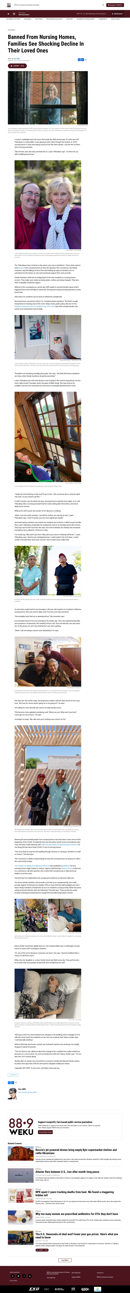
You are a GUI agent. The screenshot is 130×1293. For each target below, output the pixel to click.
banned (21, 268)
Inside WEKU (115, 19)
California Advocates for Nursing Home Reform (59, 845)
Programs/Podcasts (54, 19)
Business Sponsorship (86, 19)
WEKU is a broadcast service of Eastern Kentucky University (58, 1273)
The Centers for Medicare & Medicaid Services (32, 866)
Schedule (27, 19)
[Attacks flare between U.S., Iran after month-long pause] (21, 1175)
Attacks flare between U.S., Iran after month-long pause (67, 1171)
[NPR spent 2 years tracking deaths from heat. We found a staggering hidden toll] (21, 1196)
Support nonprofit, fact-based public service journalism (65, 1122)
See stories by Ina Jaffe (27, 1092)
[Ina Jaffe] (12, 1093)
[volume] (14, 14)
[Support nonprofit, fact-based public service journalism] (21, 1127)
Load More (65, 1260)
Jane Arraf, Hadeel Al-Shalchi (43, 1175)
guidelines (66, 866)
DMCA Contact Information (105, 1277)
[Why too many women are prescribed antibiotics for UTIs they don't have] (21, 1217)
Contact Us (100, 1273)
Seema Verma (67, 868)
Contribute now (45, 1132)
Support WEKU (76, 1277)
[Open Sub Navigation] (7, 22)
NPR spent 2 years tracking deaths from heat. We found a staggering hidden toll (74, 1193)
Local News (11, 30)
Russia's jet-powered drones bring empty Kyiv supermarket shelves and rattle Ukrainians (76, 1151)
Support (69, 19)
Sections (38, 19)
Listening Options (13, 19)
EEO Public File (76, 1273)
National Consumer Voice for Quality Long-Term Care (34, 306)
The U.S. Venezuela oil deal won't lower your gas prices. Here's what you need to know (76, 1235)
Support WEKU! (116, 5)
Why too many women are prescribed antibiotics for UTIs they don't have (76, 1214)
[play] (8, 14)
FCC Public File (51, 1278)
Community (102, 19)
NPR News (38, 1147)
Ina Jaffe (17, 59)
